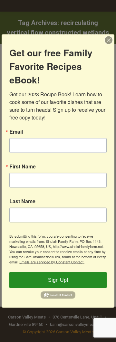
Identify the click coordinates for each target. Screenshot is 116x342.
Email (16, 131)
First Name (22, 166)
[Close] (108, 40)
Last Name (22, 201)
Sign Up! (58, 280)
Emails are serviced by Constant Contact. (51, 261)
